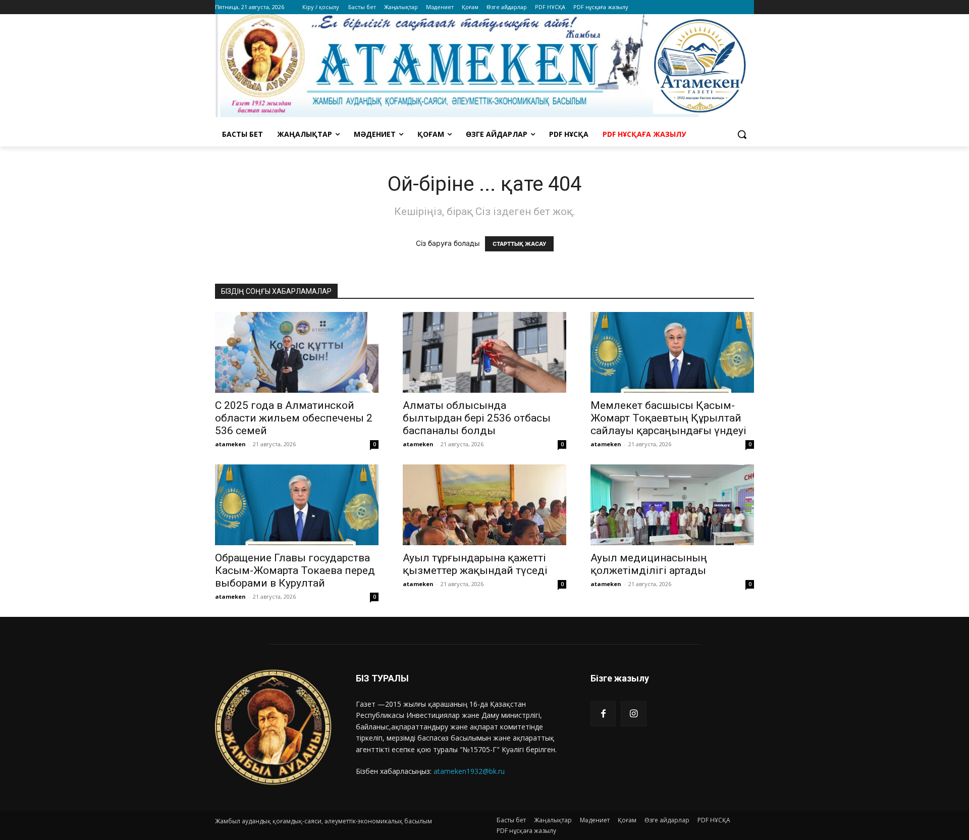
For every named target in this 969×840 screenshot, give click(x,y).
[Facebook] (603, 713)
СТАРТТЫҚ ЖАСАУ (519, 243)
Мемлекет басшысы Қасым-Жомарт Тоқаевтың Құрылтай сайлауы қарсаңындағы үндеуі (668, 418)
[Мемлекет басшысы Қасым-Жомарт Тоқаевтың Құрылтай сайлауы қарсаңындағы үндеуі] (672, 352)
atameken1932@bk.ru (469, 771)
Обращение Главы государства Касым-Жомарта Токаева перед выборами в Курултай (295, 570)
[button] (742, 134)
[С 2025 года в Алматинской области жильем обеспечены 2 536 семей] (297, 352)
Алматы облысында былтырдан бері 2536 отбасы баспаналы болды (477, 418)
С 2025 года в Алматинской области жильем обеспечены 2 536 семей (293, 418)
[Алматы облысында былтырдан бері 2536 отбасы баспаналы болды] (484, 352)
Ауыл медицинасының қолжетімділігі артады (648, 564)
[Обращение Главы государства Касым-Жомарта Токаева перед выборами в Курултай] (297, 504)
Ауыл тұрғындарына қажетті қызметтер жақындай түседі (475, 564)
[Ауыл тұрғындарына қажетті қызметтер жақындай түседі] (484, 504)
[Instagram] (633, 713)
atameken (230, 444)
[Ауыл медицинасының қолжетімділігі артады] (672, 504)
